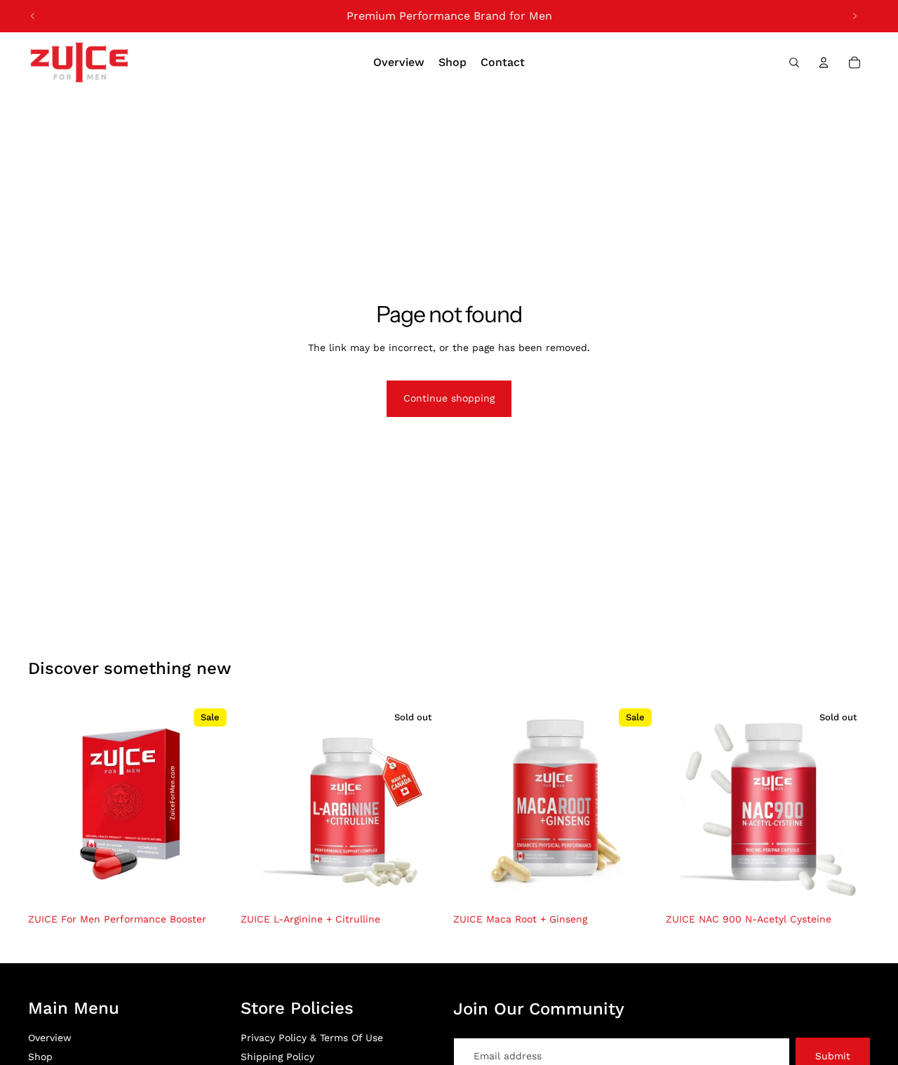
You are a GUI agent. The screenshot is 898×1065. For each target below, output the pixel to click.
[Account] (823, 62)
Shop (40, 1056)
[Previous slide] (33, 16)
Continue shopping (449, 398)
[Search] (794, 62)
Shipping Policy (277, 1056)
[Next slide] (854, 16)
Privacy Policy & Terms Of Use (312, 1037)
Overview (50, 1037)
